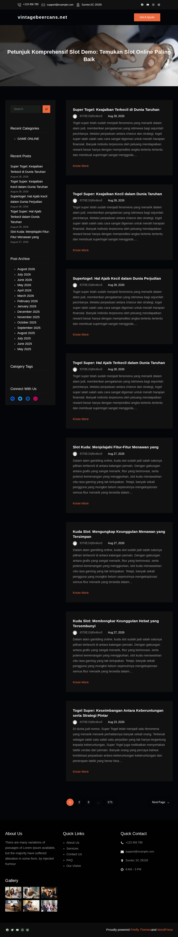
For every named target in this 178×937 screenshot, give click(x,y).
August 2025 (26, 333)
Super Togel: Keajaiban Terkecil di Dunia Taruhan (116, 110)
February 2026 (27, 301)
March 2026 (25, 295)
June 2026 (24, 280)
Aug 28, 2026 (116, 116)
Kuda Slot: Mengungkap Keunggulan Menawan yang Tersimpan (119, 534)
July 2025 (24, 338)
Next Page (160, 802)
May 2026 (24, 285)
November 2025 (28, 317)
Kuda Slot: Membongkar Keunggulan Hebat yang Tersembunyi (116, 623)
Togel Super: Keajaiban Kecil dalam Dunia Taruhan (117, 194)
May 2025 (24, 349)
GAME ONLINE (28, 138)
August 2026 (26, 269)
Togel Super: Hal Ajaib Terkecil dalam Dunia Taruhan (25, 217)
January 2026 (26, 306)
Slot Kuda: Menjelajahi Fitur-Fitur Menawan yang (116, 447)
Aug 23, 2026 (116, 722)
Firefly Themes (141, 929)
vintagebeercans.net (42, 17)
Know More (81, 166)
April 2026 (24, 290)
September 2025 (29, 328)
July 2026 (24, 274)
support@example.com (60, 4)
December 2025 (28, 311)
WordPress (165, 929)
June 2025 (24, 343)
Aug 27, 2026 (116, 453)
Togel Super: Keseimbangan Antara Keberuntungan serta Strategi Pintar (118, 712)
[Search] (46, 109)
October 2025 (26, 322)
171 (110, 802)
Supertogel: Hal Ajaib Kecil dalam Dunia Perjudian (117, 278)
